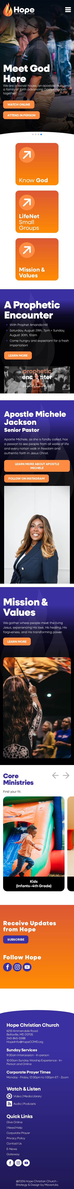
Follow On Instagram (26, 478)
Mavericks (51, 1184)
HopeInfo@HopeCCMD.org (25, 1041)
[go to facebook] (7, 967)
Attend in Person (21, 115)
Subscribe (15, 939)
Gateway (13, 1154)
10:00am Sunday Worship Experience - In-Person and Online (34, 1062)
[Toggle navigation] (68, 9)
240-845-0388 (16, 1038)
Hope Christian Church (41, 1181)
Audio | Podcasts (24, 1103)
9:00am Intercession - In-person (28, 1055)
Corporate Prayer (18, 1133)
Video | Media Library (27, 1096)
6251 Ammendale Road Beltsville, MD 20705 (22, 1032)
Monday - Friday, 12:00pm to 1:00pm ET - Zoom (38, 1077)
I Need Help (14, 1127)
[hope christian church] (18, 9)
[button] (4, 75)
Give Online (14, 1122)
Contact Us (14, 1143)
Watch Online (18, 104)
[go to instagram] (17, 967)
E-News (12, 1149)
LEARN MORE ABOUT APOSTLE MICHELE (37, 466)
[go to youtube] (27, 967)
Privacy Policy (16, 1138)
